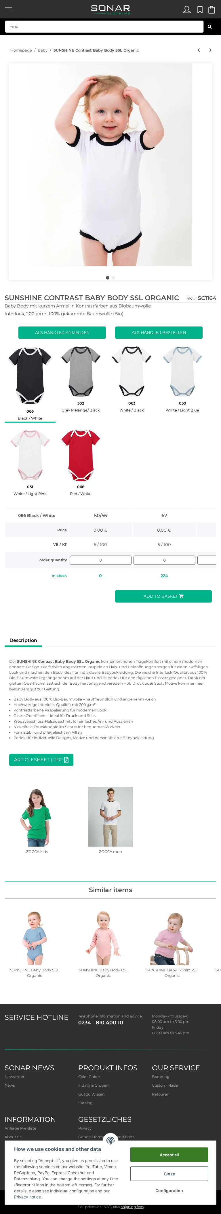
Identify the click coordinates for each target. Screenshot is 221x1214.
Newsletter (14, 1077)
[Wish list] (199, 11)
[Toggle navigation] (8, 6)
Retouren (160, 1094)
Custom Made (165, 1085)
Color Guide (89, 1077)
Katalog (85, 1103)
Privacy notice (27, 1196)
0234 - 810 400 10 (100, 1022)
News (10, 1085)
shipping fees (132, 1206)
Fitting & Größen (93, 1085)
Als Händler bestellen (159, 332)
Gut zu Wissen (91, 1094)
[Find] (209, 26)
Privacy (85, 1128)
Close (169, 1173)
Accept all (169, 1154)
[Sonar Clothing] (110, 8)
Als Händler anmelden (62, 332)
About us (13, 1137)
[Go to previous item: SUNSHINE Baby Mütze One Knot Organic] (199, 50)
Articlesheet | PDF (41, 760)
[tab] (30, 382)
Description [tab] (23, 640)
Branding (160, 1077)
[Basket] (211, 11)
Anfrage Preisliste (20, 1128)
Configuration (169, 1190)
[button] (186, 11)
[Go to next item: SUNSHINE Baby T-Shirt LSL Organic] (210, 50)
